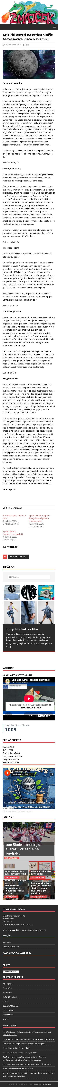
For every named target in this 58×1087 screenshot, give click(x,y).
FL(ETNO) (8, 816)
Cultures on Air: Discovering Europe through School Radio (27, 1064)
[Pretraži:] (29, 577)
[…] (25, 658)
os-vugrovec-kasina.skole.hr (34, 930)
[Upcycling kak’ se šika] (29, 604)
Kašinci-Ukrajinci (10, 997)
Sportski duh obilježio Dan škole (16, 1048)
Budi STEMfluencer (11, 1006)
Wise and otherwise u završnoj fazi (42, 872)
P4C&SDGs (7, 992)
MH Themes (46, 1084)
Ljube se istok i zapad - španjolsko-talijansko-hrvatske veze (39, 518)
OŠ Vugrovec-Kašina (9, 811)
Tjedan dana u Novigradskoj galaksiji (13, 532)
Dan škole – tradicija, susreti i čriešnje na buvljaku (23, 849)
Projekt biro (8, 1014)
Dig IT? (5, 1001)
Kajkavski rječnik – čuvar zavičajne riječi (15, 872)
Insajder (6, 1019)
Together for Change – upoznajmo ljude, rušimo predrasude (28, 1039)
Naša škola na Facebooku (17, 953)
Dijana (28, 44)
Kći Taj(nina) (8, 984)
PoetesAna (7, 988)
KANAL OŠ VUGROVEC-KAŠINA (17, 675)
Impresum (7, 942)
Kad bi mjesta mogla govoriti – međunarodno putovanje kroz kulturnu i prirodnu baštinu (15, 887)
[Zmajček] (29, 22)
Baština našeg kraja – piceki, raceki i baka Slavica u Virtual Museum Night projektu (42, 888)
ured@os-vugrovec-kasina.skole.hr (18, 924)
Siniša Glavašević (18, 557)
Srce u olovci (8, 1010)
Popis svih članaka (11, 946)
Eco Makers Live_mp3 (25, 811)
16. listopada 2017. (13, 44)
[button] (54, 27)
